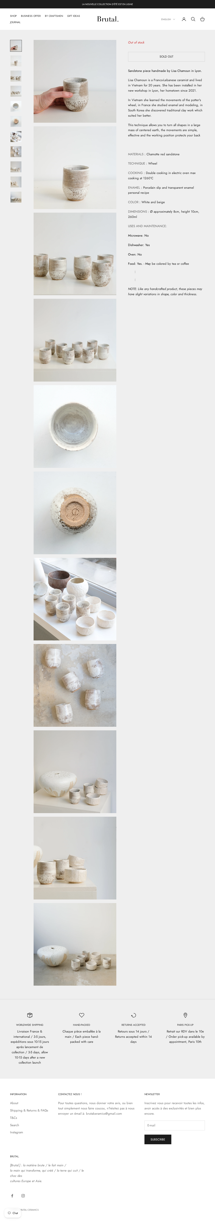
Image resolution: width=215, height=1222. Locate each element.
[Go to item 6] (16, 121)
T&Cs (13, 1117)
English (166, 19)
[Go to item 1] (16, 46)
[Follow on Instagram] (23, 1196)
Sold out (166, 56)
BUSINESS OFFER (31, 16)
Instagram (16, 1132)
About (14, 1103)
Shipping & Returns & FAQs (29, 1110)
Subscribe (158, 1139)
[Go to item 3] (16, 76)
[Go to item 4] (16, 91)
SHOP (13, 16)
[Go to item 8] (16, 152)
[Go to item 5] (16, 106)
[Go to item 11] (16, 197)
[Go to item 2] (16, 61)
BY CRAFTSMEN (54, 16)
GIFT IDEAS (73, 16)
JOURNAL (15, 22)
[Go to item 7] (16, 136)
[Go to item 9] (16, 167)
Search (14, 1125)
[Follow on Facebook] (12, 1196)
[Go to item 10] (16, 182)
